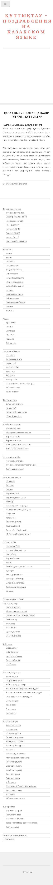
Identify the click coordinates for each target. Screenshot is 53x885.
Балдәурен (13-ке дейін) (16, 216)
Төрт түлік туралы (14, 790)
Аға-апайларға (12, 265)
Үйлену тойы (12, 379)
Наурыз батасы (13, 558)
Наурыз (9, 489)
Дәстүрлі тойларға (11, 351)
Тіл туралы (10, 749)
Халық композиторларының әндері (22, 688)
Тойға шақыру (12, 391)
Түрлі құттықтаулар (15, 469)
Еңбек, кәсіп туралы (15, 741)
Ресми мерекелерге (12, 477)
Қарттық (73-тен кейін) (16, 241)
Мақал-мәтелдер (10, 721)
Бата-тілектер (9, 542)
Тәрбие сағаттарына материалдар (21, 822)
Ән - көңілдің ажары (12, 672)
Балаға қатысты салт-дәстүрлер (20, 615)
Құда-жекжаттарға (14, 294)
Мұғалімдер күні (13, 428)
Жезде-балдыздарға (15, 277)
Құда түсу (10, 371)
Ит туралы (10, 794)
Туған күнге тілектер (12, 209)
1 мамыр (10, 501)
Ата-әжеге (10, 261)
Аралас (6, 319)
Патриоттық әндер (14, 680)
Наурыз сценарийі (14, 810)
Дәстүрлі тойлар (13, 814)
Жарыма (9, 310)
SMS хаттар (11, 343)
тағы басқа (11, 627)
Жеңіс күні (10, 513)
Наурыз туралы (12, 493)
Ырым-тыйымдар (13, 635)
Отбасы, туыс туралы (15, 753)
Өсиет (9, 562)
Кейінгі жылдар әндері (16, 684)
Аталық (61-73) (12, 237)
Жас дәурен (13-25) (14, 221)
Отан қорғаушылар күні (17, 505)
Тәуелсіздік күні (13, 526)
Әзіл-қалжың (11, 647)
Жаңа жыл (10, 481)
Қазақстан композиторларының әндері (24, 692)
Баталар (10, 591)
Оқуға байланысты (14, 404)
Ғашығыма (10, 334)
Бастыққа (10, 330)
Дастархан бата (13, 546)
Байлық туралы (13, 778)
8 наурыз (10, 485)
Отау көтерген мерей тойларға (20, 383)
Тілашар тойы (12, 367)
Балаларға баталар (14, 578)
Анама (9, 253)
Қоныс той (11, 408)
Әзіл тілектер (12, 652)
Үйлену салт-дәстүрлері (16, 611)
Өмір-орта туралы (14, 765)
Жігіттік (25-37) (12, 225)
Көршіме (10, 339)
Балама (9, 306)
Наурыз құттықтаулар (16, 497)
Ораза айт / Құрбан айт (16, 530)
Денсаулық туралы (14, 761)
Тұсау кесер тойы (14, 359)
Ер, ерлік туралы (13, 733)
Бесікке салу (11, 619)
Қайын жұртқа (12, 298)
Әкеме (9, 257)
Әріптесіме (11, 322)
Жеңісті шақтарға (14, 416)
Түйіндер (10, 570)
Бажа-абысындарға (14, 286)
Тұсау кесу (10, 623)
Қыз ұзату (10, 375)
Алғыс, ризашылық (14, 574)
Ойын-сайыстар (13, 660)
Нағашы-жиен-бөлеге (15, 302)
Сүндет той (11, 363)
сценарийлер (9, 806)
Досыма (9, 326)
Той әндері (11, 704)
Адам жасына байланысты (18, 757)
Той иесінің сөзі (13, 387)
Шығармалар (9, 839)
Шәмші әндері (12, 700)
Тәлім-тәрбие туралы (15, 745)
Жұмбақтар (11, 664)
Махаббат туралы (14, 770)
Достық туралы (13, 774)
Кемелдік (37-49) (13, 229)
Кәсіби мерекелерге (12, 424)
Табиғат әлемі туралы (15, 798)
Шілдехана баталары (15, 582)
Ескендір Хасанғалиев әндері (19, 696)
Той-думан (7, 644)
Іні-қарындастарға (14, 269)
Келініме (10, 290)
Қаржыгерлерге (13, 436)
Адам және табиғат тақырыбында (21, 786)
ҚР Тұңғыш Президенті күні (18, 534)
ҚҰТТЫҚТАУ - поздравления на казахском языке (27, 26)
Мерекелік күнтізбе (11, 457)
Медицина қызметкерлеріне (18, 432)
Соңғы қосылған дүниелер (15, 183)
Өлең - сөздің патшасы (13, 599)
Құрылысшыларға (14, 440)
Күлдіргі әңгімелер (14, 656)
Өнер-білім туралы (14, 737)
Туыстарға (7, 249)
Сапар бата (11, 554)
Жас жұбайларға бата (16, 550)
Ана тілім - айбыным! (15, 818)
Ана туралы (11, 709)
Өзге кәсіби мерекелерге (17, 448)
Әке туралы (11, 713)
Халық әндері (12, 676)
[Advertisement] (26, 76)
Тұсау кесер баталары (16, 587)
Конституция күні (14, 521)
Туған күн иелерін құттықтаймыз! (21, 464)
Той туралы (11, 782)
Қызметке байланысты (16, 412)
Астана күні (11, 517)
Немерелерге (12, 273)
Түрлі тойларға (10, 400)
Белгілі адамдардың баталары (19, 566)
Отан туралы (12, 729)
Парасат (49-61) (13, 233)
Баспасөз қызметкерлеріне (18, 444)
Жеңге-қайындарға (14, 282)
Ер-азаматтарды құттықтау (18, 509)
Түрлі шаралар (12, 827)
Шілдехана (10, 355)
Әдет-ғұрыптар (13, 631)
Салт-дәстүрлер (10, 603)
